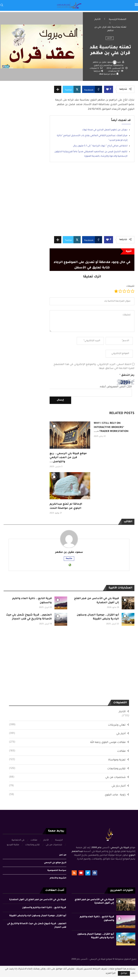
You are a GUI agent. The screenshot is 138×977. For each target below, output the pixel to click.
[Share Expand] (57, 89)
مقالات (67, 751)
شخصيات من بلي (67, 777)
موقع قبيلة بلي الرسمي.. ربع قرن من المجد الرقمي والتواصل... (68, 457)
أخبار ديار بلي (67, 786)
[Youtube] (81, 872)
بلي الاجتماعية (18, 840)
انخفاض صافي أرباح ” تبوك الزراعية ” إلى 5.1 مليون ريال (100, 146)
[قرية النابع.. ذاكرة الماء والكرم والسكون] (60, 603)
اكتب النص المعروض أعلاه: (115, 387)
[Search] (2, 5)
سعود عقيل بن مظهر (103, 62)
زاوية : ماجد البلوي (67, 795)
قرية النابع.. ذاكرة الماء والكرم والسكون (44, 907)
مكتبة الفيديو (13, 845)
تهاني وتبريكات (67, 725)
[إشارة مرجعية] (54, 426)
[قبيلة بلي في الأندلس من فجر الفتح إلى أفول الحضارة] (128, 603)
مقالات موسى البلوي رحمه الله (67, 742)
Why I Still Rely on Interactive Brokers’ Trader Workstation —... (111, 427)
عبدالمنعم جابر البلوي (103, 65)
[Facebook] (94, 872)
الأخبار (97, 19)
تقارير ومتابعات (67, 768)
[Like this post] (107, 89)
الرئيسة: (59, 840)
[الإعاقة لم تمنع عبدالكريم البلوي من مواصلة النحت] (70, 485)
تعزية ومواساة (67, 759)
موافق (124, 973)
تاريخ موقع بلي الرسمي (55, 863)
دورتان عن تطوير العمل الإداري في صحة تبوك (104, 130)
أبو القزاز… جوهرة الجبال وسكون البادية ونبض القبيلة (37, 916)
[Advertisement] (92, 202)
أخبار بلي (67, 733)
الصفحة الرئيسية (117, 19)
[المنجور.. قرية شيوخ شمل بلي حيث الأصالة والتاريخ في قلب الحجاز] (60, 619)
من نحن (62, 855)
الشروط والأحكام (58, 878)
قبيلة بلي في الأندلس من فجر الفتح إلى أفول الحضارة (37, 899)
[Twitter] (87, 872)
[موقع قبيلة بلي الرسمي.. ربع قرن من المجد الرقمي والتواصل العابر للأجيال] (70, 435)
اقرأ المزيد (110, 973)
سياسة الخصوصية (56, 870)
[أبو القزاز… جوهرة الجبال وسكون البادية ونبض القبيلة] (128, 619)
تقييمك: (130, 286)
